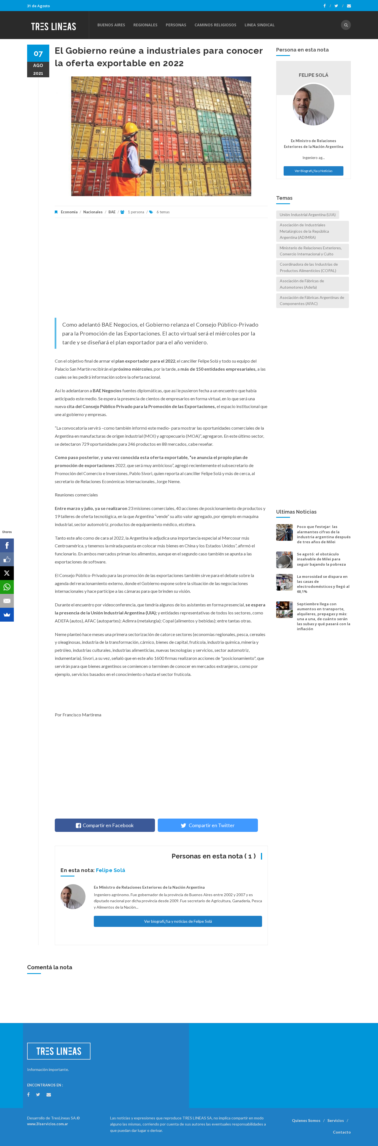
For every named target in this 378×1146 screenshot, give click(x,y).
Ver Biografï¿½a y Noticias (314, 171)
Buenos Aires (111, 24)
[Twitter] (339, 6)
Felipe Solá (110, 870)
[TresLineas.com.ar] (58, 25)
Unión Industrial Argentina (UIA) (308, 214)
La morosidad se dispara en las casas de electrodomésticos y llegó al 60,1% (323, 584)
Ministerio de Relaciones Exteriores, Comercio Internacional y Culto (311, 250)
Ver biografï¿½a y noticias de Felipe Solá (178, 921)
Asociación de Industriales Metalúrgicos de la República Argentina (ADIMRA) (304, 231)
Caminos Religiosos (215, 24)
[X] (7, 573)
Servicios (335, 1120)
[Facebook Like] (7, 559)
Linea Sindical (260, 24)
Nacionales (93, 212)
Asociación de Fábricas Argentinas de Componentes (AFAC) (312, 300)
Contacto (342, 1132)
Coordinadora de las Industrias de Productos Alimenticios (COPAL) (309, 267)
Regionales (145, 24)
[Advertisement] (161, 270)
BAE (111, 212)
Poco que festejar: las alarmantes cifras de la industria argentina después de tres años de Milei (324, 534)
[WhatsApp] (7, 587)
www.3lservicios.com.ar (47, 1124)
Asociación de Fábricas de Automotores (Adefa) (302, 283)
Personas (176, 24)
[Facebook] (327, 6)
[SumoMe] (7, 615)
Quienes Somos (306, 1120)
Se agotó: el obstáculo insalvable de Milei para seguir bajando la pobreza (321, 559)
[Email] (7, 601)
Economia (69, 212)
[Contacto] (349, 6)
